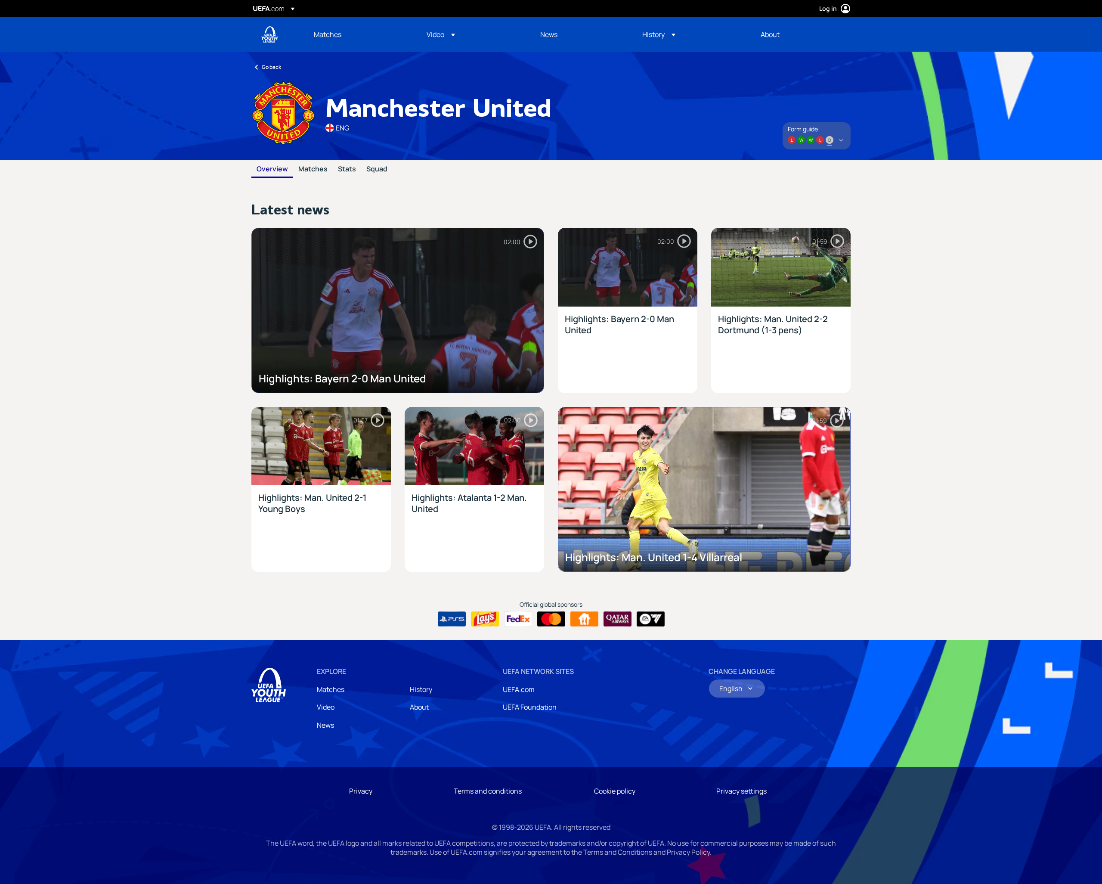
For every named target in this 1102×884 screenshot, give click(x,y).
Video (325, 707)
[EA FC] (651, 619)
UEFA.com (519, 689)
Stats (347, 169)
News (325, 725)
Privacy (360, 791)
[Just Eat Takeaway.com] (584, 619)
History (421, 689)
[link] (327, 34)
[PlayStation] (452, 619)
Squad (376, 169)
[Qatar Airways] (617, 619)
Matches (313, 169)
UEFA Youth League (269, 34)
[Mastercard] (551, 619)
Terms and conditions (488, 791)
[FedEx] (518, 619)
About (419, 707)
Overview (272, 169)
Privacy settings (741, 791)
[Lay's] (485, 619)
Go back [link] (271, 67)
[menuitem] (359, 34)
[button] (441, 34)
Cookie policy (614, 791)
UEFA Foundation (530, 707)
